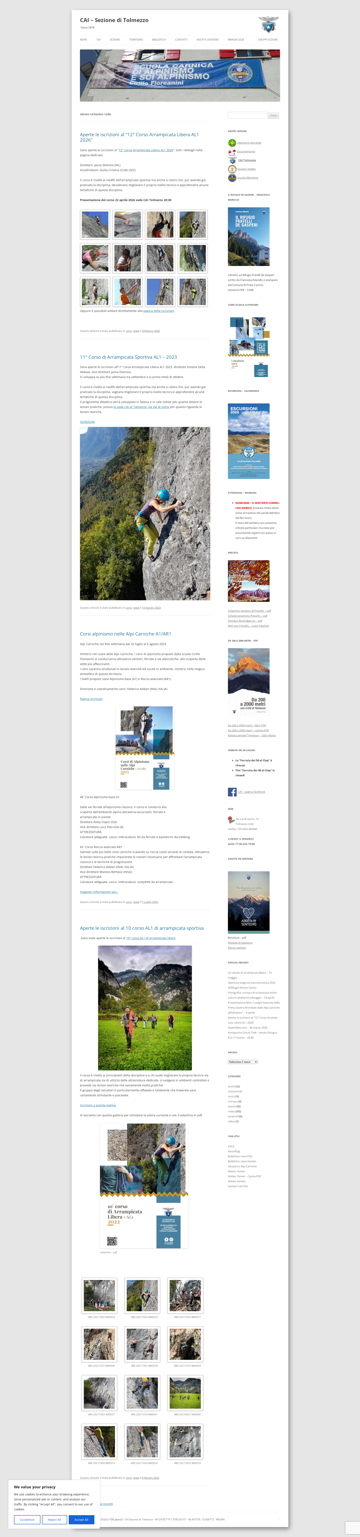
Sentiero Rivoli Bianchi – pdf (245, 621)
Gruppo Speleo (246, 169)
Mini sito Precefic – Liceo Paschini (248, 626)
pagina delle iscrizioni (158, 311)
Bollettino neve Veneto (242, 1161)
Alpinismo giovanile (249, 143)
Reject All (54, 1520)
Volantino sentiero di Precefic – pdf (249, 611)
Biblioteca (159, 39)
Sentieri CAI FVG (238, 1186)
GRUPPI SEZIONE (268, 39)
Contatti (181, 39)
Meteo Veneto (237, 1181)
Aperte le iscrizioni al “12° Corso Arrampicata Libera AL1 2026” (139, 137)
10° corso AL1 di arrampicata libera (150, 938)
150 (98, 39)
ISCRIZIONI (87, 422)
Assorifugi (234, 1151)
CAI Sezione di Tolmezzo (139, 1519)
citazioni (233, 1091)
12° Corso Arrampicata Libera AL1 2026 (146, 150)
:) (279, 1519)
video (231, 1121)
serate (232, 1116)
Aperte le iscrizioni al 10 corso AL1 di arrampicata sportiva (142, 928)
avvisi (231, 1086)
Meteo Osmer (236, 1171)
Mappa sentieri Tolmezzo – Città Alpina (252, 735)
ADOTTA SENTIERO (207, 39)
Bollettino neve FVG (240, 1156)
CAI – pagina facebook (251, 792)
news (136, 331)
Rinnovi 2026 (236, 39)
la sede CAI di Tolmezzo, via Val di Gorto (141, 407)
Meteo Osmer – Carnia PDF (244, 1176)
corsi (129, 331)
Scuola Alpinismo (247, 177)
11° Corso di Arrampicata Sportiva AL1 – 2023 (128, 357)
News (83, 39)
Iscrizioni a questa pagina (98, 1105)
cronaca (233, 1101)
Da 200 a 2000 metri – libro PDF (247, 725)
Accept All (81, 1520)
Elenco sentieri (237, 948)
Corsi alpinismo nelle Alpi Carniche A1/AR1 (125, 634)
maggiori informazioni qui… (99, 892)
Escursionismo (246, 151)
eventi (232, 1106)
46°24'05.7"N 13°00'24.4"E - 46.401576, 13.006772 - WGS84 (190, 1519)
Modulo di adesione (240, 943)
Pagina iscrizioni (91, 699)
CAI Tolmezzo (247, 160)
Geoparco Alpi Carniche (242, 1166)
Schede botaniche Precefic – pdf (247, 616)
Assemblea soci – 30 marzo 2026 (247, 1027)
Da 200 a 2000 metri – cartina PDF (248, 730)
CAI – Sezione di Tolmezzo (114, 20)
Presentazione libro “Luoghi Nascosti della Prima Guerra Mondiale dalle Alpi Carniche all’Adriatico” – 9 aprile (254, 1007)
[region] (54, 1504)
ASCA (231, 1146)
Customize (27, 1520)
